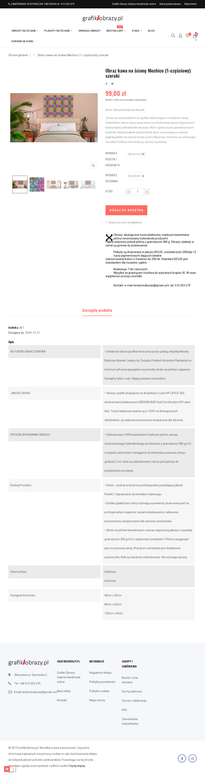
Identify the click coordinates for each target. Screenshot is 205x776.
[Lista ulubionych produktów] (187, 36)
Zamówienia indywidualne (130, 721)
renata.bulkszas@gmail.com (40, 692)
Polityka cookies (99, 691)
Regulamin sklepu (100, 672)
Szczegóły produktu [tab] (97, 310)
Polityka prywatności (102, 681)
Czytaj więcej (76, 765)
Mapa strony (97, 700)
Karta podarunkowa (170, 4)
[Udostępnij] (106, 84)
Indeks (13, 328)
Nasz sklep (64, 691)
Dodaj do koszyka (126, 210)
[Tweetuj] (112, 84)
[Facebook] (182, 758)
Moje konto (190, 4)
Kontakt (62, 700)
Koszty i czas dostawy (130, 680)
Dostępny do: (16, 332)
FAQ (124, 709)
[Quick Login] (178, 36)
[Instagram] (193, 758)
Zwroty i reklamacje (134, 700)
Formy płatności (132, 691)
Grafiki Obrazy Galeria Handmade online (134, 4)
